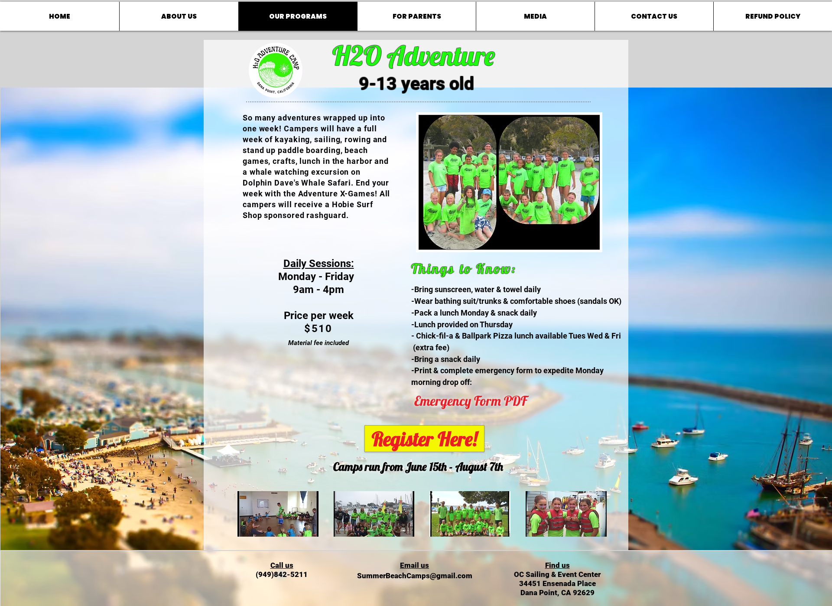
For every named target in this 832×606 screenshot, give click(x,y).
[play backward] (248, 514)
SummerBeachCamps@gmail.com (414, 575)
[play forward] (600, 514)
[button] (277, 514)
